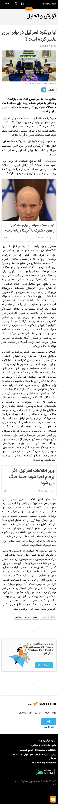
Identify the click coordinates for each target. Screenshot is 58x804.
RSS (33, 763)
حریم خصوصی (26, 750)
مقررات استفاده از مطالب (43, 745)
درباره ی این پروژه (47, 740)
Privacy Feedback (46, 762)
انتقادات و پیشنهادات (45, 750)
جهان (35, 617)
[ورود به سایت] (22, 3)
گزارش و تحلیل (48, 617)
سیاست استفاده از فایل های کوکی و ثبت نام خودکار (34, 756)
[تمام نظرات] (53, 799)
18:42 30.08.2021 (47, 46)
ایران (27, 617)
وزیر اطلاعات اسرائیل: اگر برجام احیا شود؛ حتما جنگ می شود (31, 477)
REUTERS (29, 84)
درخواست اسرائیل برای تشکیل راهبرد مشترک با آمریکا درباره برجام (29, 228)
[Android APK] (45, 772)
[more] (5, 237)
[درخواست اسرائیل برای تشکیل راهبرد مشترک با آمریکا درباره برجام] (29, 200)
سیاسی (18, 617)
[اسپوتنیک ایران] (50, 5)
